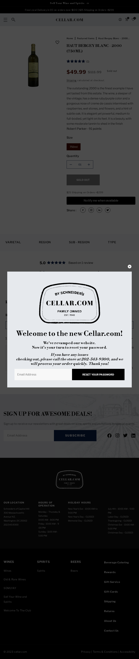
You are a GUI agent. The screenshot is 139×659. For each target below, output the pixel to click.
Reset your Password (98, 374)
